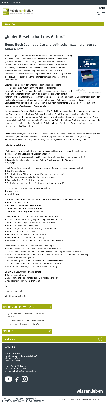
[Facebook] (17, 379)
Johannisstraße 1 (12, 358)
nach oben (10, 339)
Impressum (31, 399)
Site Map (8, 399)
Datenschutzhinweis (14, 401)
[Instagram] (25, 379)
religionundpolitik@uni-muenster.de (21, 371)
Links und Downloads (20, 307)
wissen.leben (90, 391)
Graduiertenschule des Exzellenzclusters (27, 320)
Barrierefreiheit (36, 401)
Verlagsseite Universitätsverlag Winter (26, 324)
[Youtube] (8, 379)
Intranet (18, 399)
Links (9, 331)
